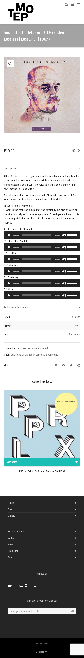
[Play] (9, 235)
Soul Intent (74, 334)
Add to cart (12, 462)
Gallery (11, 515)
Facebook (11, 584)
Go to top (40, 652)
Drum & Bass (23, 348)
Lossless (75, 316)
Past (10, 509)
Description (10, 168)
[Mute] (64, 235)
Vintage (12, 538)
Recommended (40, 348)
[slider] (72, 234)
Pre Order (13, 550)
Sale (10, 557)
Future (11, 502)
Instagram (37, 584)
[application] (42, 235)
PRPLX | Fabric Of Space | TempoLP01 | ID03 (42, 471)
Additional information (16, 307)
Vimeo (28, 584)
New (10, 544)
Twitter (19, 584)
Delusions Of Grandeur (23, 354)
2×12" (77, 325)
